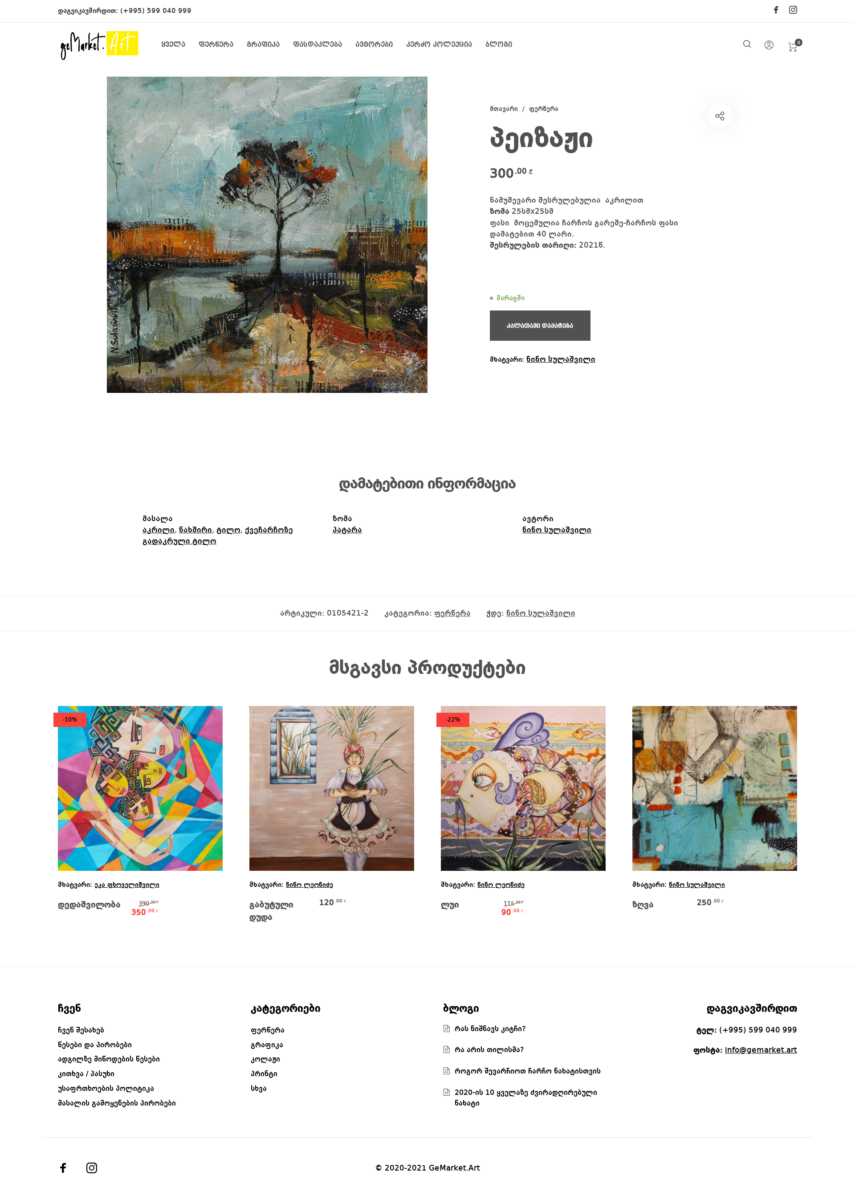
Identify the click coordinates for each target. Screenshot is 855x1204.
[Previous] (77, 820)
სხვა (259, 1089)
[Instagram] (793, 11)
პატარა (347, 530)
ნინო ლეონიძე (309, 885)
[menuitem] (180, 45)
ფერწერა (543, 109)
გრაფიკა (267, 1045)
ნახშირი (195, 530)
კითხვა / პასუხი (86, 1074)
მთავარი (504, 109)
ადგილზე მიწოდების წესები (109, 1059)
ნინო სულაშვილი (560, 359)
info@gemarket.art (761, 1050)
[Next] (777, 820)
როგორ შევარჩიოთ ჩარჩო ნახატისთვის (528, 1071)
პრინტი (264, 1074)
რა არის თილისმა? (489, 1050)
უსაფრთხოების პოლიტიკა (106, 1089)
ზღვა (643, 905)
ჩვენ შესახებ (81, 1030)
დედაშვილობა (89, 905)
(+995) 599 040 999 (155, 11)
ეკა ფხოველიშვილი (126, 885)
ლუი (450, 905)
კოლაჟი (265, 1059)
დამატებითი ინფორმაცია (427, 484)
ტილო (228, 530)
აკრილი (158, 530)
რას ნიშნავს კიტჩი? (490, 1029)
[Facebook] (776, 11)
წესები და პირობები (95, 1045)
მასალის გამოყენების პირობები (117, 1103)
